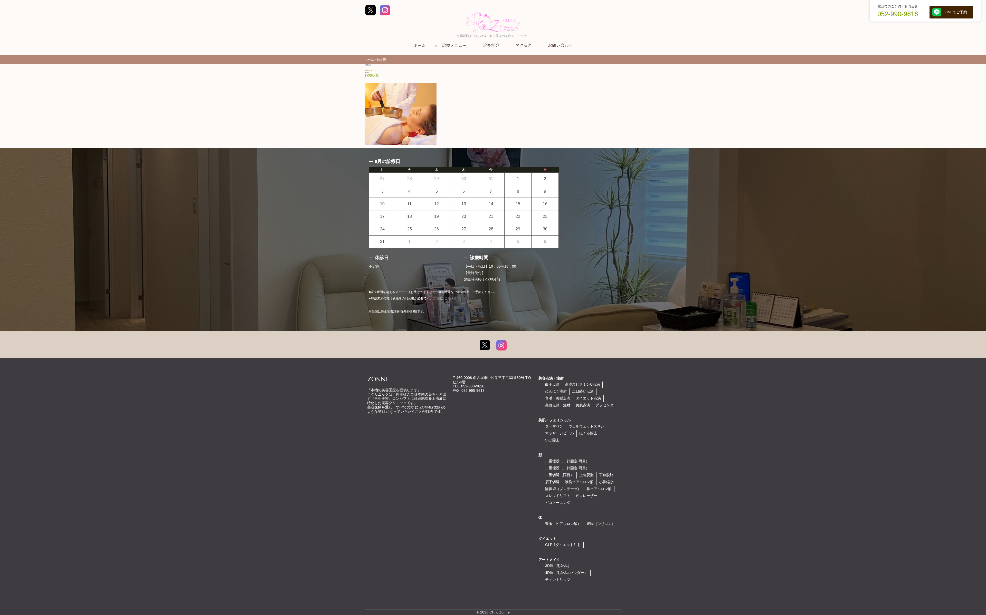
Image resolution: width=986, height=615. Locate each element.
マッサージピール (559, 433)
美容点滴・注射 (551, 378)
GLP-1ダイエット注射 (563, 545)
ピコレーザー (586, 496)
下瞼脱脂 (606, 475)
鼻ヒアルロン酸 (599, 489)
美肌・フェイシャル (554, 420)
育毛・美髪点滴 (557, 398)
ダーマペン (554, 426)
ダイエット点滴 (588, 398)
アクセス (523, 45)
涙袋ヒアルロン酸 (579, 482)
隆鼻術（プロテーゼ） (563, 489)
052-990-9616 (897, 14)
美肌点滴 (583, 405)
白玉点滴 (552, 384)
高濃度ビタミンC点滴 (582, 384)
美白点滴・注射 (557, 405)
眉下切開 (552, 482)
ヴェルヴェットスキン (586, 426)
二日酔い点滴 (583, 391)
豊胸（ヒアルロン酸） (563, 524)
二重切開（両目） (559, 475)
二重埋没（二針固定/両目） (567, 468)
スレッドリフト (557, 496)
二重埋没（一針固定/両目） (567, 461)
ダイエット (547, 538)
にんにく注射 (556, 391)
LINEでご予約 (956, 12)
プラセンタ (604, 405)
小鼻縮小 (606, 482)
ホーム (419, 45)
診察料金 (491, 45)
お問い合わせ (560, 45)
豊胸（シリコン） (600, 524)
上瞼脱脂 (586, 475)
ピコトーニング (557, 503)
